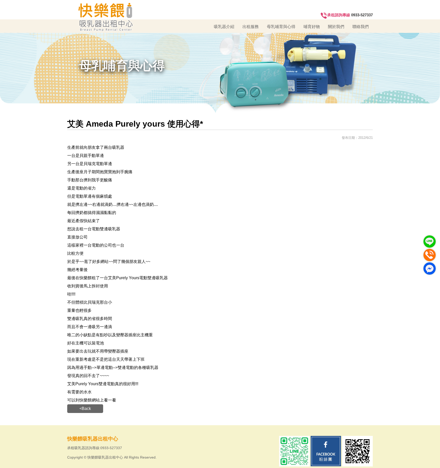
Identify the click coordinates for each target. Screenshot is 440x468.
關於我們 (336, 26)
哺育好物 (312, 26)
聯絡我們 (360, 26)
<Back (85, 408)
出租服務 (250, 26)
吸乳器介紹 (224, 26)
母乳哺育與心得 (281, 26)
